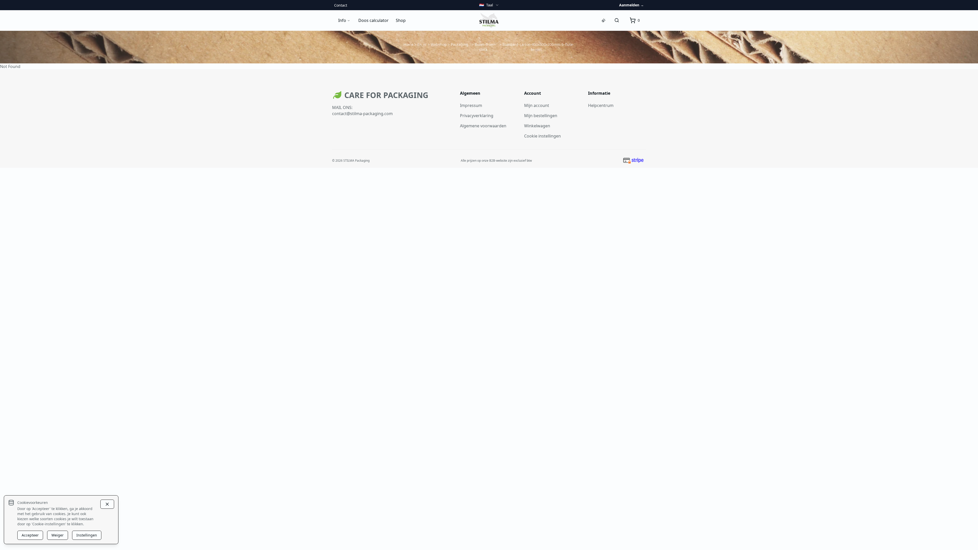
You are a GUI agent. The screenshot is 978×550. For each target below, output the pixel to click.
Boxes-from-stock (485, 47)
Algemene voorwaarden (483, 126)
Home (408, 44)
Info (342, 20)
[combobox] (489, 5)
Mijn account (536, 105)
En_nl (422, 44)
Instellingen (86, 535)
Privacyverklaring (476, 115)
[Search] (616, 20)
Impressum (471, 105)
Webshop (439, 44)
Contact (340, 5)
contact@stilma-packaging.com (362, 113)
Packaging (459, 44)
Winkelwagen (537, 126)
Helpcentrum (601, 105)
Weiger (57, 535)
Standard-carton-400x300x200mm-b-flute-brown (538, 47)
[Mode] (603, 20)
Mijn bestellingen (540, 115)
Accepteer (30, 535)
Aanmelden (631, 5)
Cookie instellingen (542, 136)
